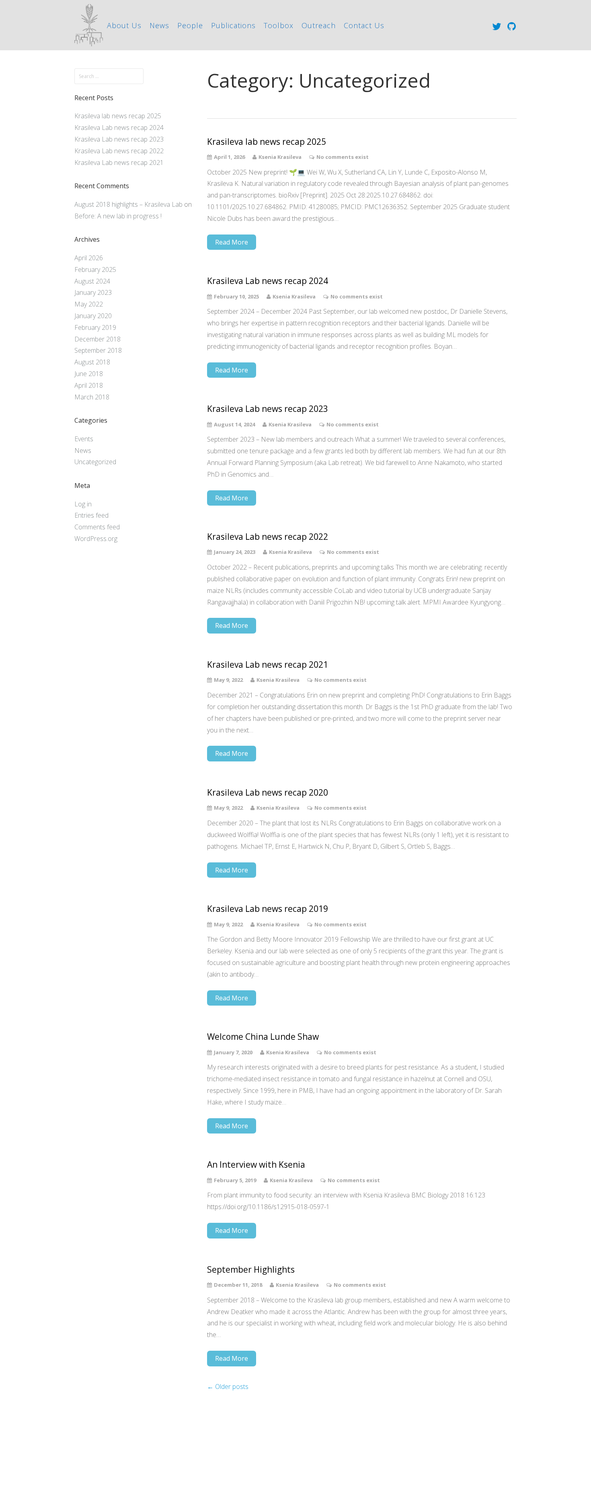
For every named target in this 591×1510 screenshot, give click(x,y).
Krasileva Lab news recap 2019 (267, 909)
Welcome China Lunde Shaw (263, 1037)
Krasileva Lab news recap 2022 (119, 150)
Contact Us (364, 25)
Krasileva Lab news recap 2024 (119, 127)
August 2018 (92, 362)
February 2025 (95, 269)
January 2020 (93, 315)
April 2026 (88, 257)
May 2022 (88, 304)
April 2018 (88, 385)
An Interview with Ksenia (256, 1165)
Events (83, 438)
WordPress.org (95, 538)
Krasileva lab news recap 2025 (117, 115)
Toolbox (278, 25)
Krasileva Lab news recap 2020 (267, 793)
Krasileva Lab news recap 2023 (119, 139)
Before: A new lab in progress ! (118, 216)
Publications (233, 25)
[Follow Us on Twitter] (497, 26)
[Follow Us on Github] (512, 26)
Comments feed (97, 527)
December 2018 (97, 339)
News (159, 25)
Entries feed (91, 515)
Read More (231, 242)
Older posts (227, 1386)
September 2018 (98, 350)
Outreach (319, 25)
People (190, 25)
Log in (83, 504)
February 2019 (95, 327)
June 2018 (88, 373)
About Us (124, 25)
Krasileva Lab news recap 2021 (119, 162)
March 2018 (91, 397)
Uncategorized (95, 461)
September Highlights (251, 1270)
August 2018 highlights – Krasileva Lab (128, 204)
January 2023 (93, 292)
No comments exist (342, 156)
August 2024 (92, 281)
